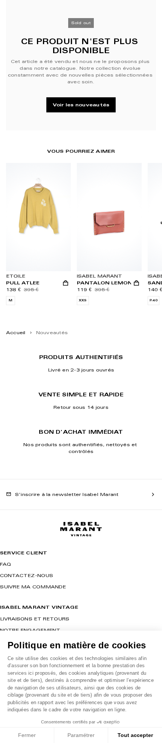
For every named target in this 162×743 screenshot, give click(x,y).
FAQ (5, 564)
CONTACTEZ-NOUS (26, 575)
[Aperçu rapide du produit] (65, 283)
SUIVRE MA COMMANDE (33, 586)
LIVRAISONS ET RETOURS (34, 618)
